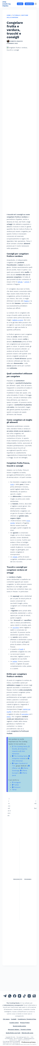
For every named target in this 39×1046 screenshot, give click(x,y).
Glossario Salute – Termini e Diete (19, 1029)
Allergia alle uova (27, 1033)
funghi (21, 649)
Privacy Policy (25, 1022)
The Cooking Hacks (20, 746)
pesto (9, 716)
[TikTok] (24, 996)
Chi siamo (6, 1019)
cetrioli (26, 282)
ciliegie (15, 557)
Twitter (16, 785)
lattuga (20, 282)
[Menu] (36, 4)
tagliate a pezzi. (17, 320)
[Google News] (34, 996)
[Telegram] (4, 996)
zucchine (16, 627)
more (28, 520)
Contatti (13, 1019)
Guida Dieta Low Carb (13, 1033)
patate (15, 661)
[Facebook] (14, 996)
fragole (26, 301)
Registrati (29, 3)
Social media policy (19, 1026)
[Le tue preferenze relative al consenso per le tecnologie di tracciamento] (28, 1042)
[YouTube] (19, 996)
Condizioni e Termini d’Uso (27, 1019)
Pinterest (16, 787)
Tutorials (16, 15)
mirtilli (12, 523)
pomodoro (25, 714)
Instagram (17, 782)
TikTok (14, 790)
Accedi (20, 3)
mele (12, 484)
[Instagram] (29, 996)
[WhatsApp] (9, 996)
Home (9, 15)
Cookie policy (14, 1022)
